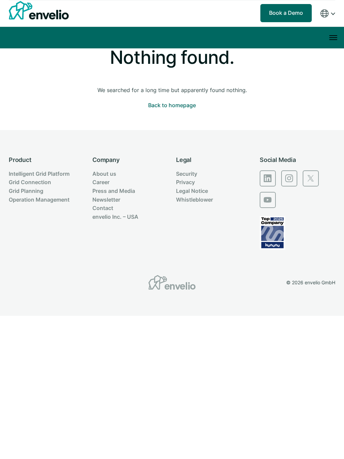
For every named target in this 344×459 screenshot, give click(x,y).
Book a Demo (286, 12)
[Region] (327, 13)
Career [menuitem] (101, 182)
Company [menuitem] (106, 159)
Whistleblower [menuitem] (194, 199)
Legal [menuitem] (183, 159)
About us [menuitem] (104, 173)
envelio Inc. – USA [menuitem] (115, 216)
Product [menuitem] (20, 159)
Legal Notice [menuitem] (192, 190)
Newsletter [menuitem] (106, 199)
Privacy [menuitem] (185, 182)
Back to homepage (172, 105)
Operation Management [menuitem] (39, 199)
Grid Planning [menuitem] (26, 190)
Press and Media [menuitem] (113, 190)
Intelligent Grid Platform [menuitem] (39, 173)
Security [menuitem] (186, 173)
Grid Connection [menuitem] (30, 182)
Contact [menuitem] (102, 208)
